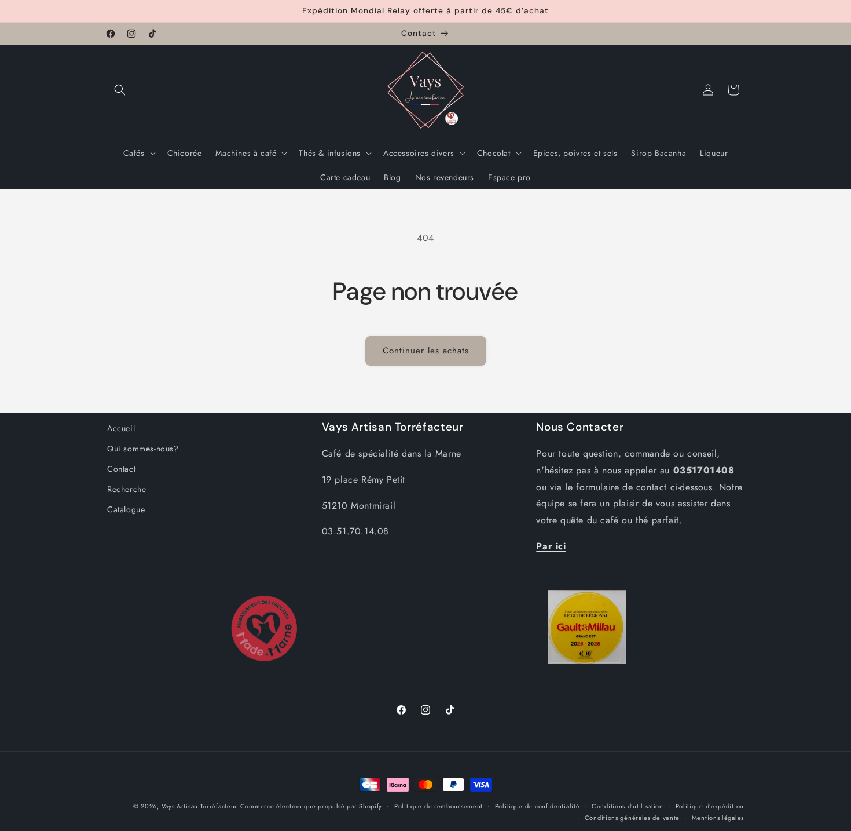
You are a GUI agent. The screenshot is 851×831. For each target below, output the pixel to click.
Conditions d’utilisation (627, 806)
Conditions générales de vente (632, 817)
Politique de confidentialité (537, 806)
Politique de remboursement (438, 806)
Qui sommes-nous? (143, 448)
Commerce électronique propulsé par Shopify (311, 806)
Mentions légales (718, 817)
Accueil (121, 428)
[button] (120, 90)
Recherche (126, 489)
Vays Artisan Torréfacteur (200, 806)
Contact (121, 469)
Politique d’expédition (710, 806)
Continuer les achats (426, 350)
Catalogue (126, 509)
